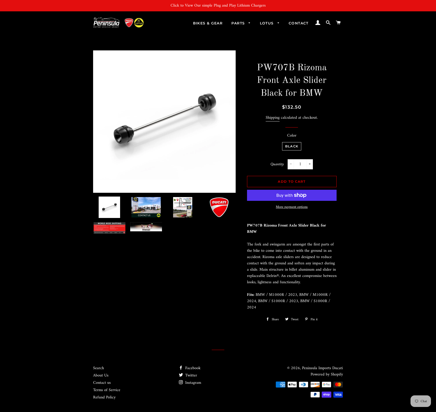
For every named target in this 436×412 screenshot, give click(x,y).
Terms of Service (106, 390)
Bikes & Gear (208, 23)
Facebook (192, 368)
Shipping (273, 117)
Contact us (102, 382)
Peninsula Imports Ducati (322, 368)
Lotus (267, 23)
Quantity (277, 164)
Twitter (190, 375)
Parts (238, 23)
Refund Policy (104, 397)
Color (291, 136)
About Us (100, 375)
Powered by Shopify (327, 374)
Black (291, 146)
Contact (299, 23)
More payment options (292, 207)
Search (98, 368)
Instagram (192, 382)
